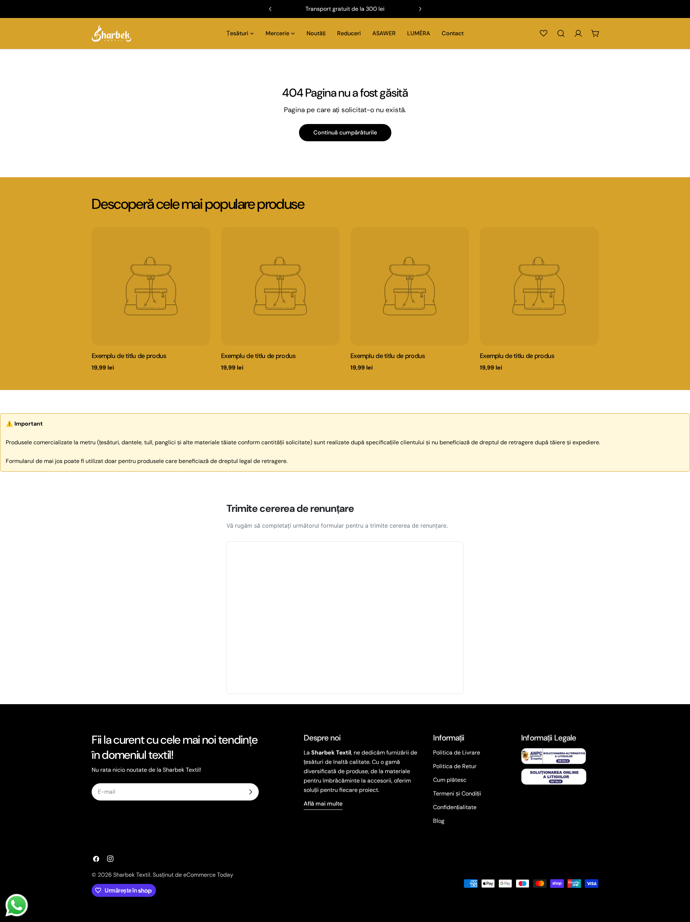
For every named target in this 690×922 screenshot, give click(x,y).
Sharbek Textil (131, 875)
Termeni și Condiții (457, 793)
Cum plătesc (449, 780)
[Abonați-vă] (250, 791)
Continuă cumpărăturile (345, 132)
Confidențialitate (455, 807)
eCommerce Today (208, 875)
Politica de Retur (455, 766)
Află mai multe (323, 803)
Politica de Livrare (456, 752)
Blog (439, 821)
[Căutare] (561, 33)
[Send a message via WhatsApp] (17, 905)
